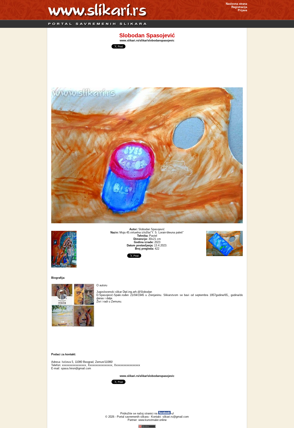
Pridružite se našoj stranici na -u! (147, 413)
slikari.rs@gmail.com (175, 416)
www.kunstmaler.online (152, 420)
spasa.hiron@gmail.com (76, 368)
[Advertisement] (147, 338)
